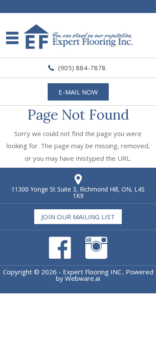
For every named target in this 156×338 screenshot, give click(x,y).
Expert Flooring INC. (93, 271)
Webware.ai (82, 278)
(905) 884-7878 (82, 67)
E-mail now (78, 92)
